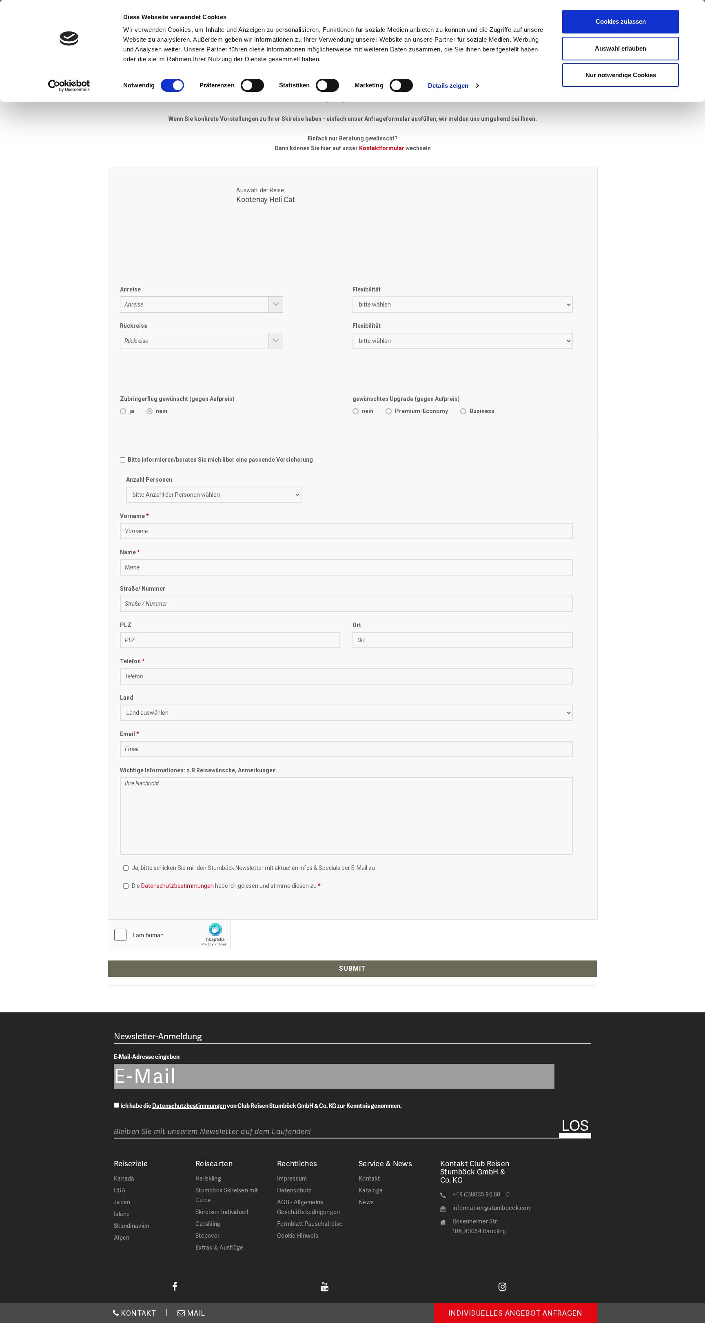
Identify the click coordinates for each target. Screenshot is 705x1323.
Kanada (124, 1178)
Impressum (292, 1178)
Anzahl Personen (149, 479)
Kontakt (369, 1178)
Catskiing (208, 1223)
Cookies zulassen (621, 21)
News (366, 1202)
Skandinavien (131, 1226)
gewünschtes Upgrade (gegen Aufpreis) (406, 399)
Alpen (121, 1237)
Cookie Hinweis (297, 1235)
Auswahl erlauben (620, 48)
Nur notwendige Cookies (620, 74)
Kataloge (371, 1190)
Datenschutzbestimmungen (177, 886)
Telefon (130, 661)
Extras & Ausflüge (219, 1247)
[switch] (252, 85)
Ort (356, 625)
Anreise (130, 289)
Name (128, 552)
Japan (122, 1202)
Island (122, 1214)
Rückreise (133, 325)
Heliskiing (208, 1178)
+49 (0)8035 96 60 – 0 (481, 1194)
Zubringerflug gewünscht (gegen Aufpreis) (177, 399)
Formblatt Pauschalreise (309, 1223)
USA (120, 1190)
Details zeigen (448, 85)
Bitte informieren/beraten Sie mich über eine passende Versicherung (219, 459)
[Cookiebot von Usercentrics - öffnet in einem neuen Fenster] (69, 86)
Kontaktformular (381, 148)
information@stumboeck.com (492, 1208)
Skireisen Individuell (221, 1212)
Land (126, 697)
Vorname (132, 516)
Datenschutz (294, 1190)
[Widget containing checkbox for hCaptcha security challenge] (169, 934)
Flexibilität (366, 289)
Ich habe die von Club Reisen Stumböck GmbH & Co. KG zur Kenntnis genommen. (261, 1106)
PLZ (125, 625)
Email (127, 734)
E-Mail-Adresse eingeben (147, 1057)
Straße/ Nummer (142, 588)
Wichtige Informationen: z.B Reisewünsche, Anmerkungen (198, 770)
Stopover (207, 1235)
